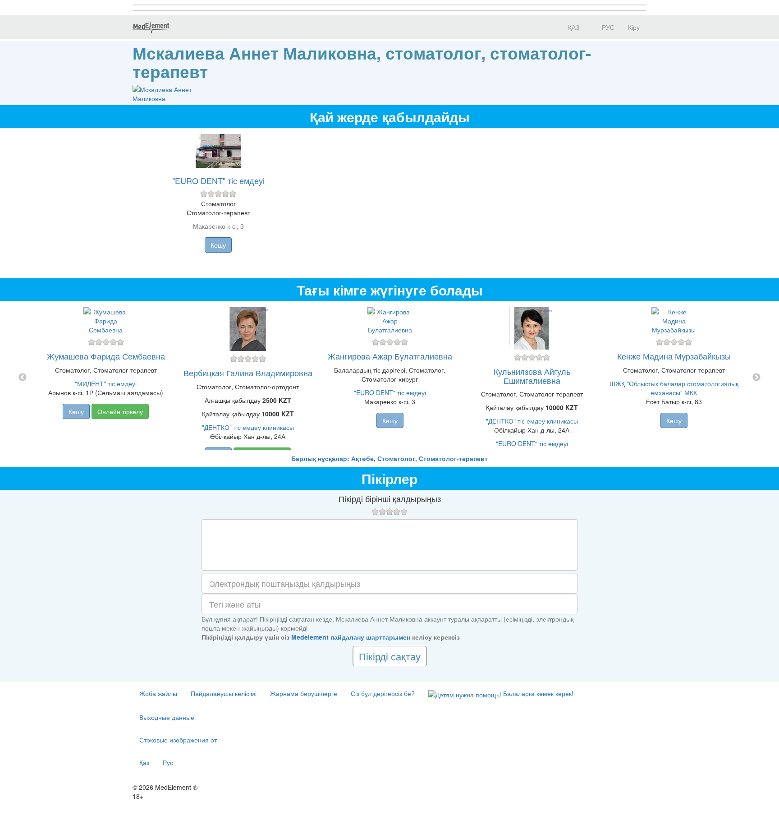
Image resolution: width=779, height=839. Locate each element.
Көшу (218, 244)
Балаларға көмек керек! (537, 693)
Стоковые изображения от (178, 739)
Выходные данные (166, 717)
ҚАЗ (572, 27)
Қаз (144, 762)
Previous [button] (22, 377)
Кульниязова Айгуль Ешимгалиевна (532, 375)
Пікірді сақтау (390, 656)
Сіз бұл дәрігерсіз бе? (383, 693)
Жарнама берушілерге (303, 693)
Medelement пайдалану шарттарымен (350, 636)
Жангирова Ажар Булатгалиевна (390, 356)
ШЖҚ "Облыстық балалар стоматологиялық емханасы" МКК (673, 388)
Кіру (634, 27)
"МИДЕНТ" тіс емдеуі (106, 383)
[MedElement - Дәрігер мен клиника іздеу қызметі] (151, 27)
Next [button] (756, 377)
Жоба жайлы (158, 693)
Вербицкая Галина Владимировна (247, 372)
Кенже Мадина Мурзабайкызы (674, 356)
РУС (607, 27)
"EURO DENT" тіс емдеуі (218, 180)
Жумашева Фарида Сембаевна (106, 356)
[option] (390, 377)
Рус (168, 762)
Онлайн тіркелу (120, 411)
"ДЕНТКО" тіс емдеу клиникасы (248, 427)
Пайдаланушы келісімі (224, 693)
